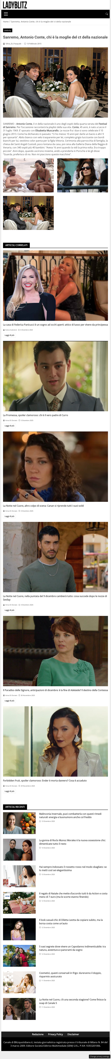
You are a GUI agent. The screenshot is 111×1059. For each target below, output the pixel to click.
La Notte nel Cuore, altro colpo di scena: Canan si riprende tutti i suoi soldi (43, 505)
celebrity (7, 30)
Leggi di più (9, 335)
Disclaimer (73, 1034)
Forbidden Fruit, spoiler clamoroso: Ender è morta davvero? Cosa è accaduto (45, 780)
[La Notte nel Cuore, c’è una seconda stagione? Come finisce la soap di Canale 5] (19, 1009)
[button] (107, 14)
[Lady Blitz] (15, 4)
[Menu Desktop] (6, 14)
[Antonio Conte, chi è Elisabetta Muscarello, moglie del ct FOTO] (28, 213)
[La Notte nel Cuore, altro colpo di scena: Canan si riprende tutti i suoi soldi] (55, 466)
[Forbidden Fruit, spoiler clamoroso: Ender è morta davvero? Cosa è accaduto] (55, 741)
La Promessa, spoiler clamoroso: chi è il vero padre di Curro (35, 415)
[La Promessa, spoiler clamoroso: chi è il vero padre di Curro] (55, 376)
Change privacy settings (99, 1056)
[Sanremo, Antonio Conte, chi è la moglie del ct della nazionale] (28, 175)
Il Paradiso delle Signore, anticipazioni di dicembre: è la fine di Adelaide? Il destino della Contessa (55, 690)
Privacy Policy (55, 1034)
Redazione (38, 1034)
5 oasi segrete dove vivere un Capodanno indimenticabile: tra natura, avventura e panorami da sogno (72, 948)
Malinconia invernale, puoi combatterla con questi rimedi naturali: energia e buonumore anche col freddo (70, 815)
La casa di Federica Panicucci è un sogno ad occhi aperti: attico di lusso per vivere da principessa (55, 324)
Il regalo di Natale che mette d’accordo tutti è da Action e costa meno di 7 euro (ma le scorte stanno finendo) (73, 895)
